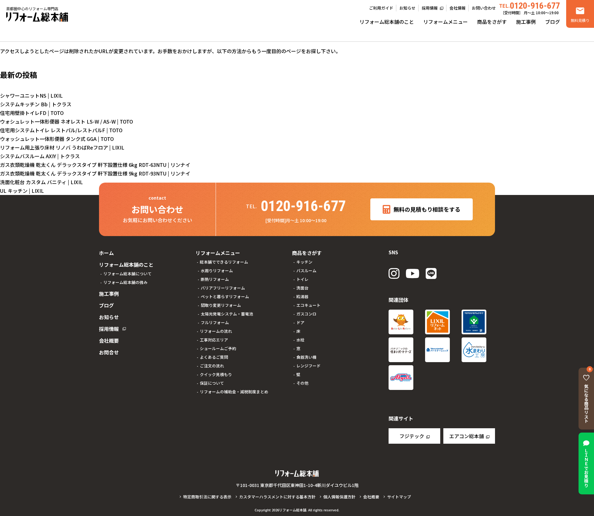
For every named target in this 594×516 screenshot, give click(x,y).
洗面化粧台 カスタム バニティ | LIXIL (41, 182)
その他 (302, 383)
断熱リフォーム (215, 279)
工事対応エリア (214, 340)
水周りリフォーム (217, 270)
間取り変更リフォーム (221, 305)
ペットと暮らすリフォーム (225, 296)
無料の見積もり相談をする (427, 209)
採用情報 (430, 8)
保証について (212, 383)
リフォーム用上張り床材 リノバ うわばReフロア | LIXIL (62, 147)
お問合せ (109, 352)
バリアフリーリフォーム (223, 288)
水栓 (300, 340)
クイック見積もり (216, 374)
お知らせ (407, 8)
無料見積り (580, 20)
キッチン (304, 262)
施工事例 (526, 21)
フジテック (411, 436)
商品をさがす (492, 21)
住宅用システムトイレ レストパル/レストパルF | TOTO (61, 130)
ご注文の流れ (212, 366)
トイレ (302, 279)
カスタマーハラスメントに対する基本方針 (277, 497)
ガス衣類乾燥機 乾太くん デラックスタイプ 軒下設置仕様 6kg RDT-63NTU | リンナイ (95, 164)
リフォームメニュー (445, 21)
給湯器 (302, 296)
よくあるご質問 (214, 357)
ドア (300, 322)
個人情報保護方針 (339, 497)
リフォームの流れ (216, 331)
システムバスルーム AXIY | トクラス (40, 156)
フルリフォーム (215, 322)
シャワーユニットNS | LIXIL (31, 95)
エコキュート (308, 305)
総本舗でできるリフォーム (224, 262)
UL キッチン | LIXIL (22, 190)
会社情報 (458, 8)
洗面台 (302, 288)
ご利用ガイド (381, 8)
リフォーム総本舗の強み (125, 282)
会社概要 (109, 340)
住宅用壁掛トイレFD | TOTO (32, 112)
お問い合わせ (484, 8)
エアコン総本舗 (466, 436)
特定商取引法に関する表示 (207, 497)
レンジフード (308, 366)
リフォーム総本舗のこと (386, 21)
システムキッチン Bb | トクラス (35, 104)
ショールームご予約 (218, 348)
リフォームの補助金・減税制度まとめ (234, 392)
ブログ (552, 21)
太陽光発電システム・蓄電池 (227, 314)
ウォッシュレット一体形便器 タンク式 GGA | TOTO (57, 138)
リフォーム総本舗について (127, 274)
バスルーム (306, 270)
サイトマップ (399, 497)
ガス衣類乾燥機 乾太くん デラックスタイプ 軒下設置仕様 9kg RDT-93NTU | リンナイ (95, 173)
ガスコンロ (306, 314)
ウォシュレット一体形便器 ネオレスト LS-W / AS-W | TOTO (66, 121)
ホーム (106, 252)
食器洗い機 (306, 357)
